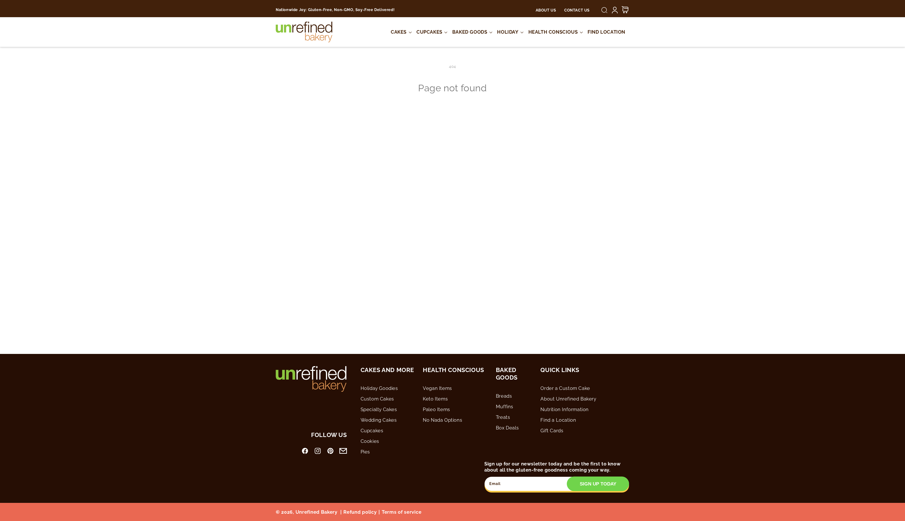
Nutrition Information (564, 409)
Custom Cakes (377, 399)
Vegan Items (437, 388)
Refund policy (360, 512)
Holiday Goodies (379, 388)
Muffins (504, 406)
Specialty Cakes (379, 409)
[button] (604, 10)
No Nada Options (442, 420)
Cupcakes (372, 430)
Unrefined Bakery (316, 512)
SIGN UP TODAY (598, 483)
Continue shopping (452, 111)
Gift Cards (551, 430)
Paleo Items (436, 409)
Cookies (370, 441)
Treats (503, 417)
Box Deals (507, 428)
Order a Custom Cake (565, 388)
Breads (504, 396)
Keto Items (435, 399)
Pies (365, 452)
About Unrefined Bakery (568, 399)
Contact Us (577, 10)
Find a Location (558, 420)
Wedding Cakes (379, 420)
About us (546, 10)
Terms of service (401, 512)
